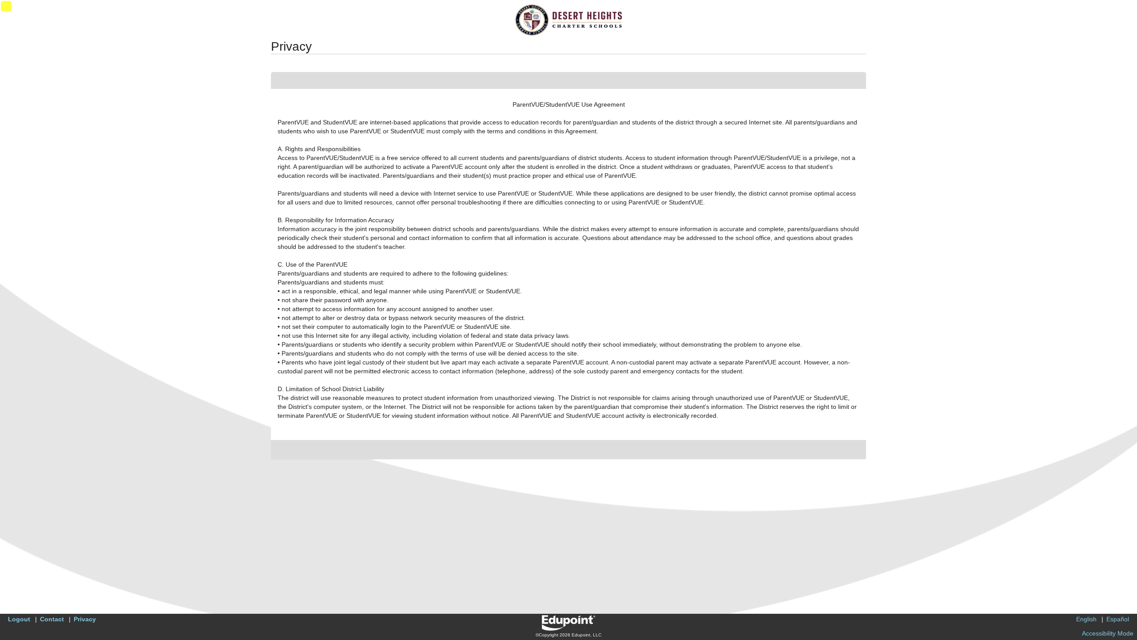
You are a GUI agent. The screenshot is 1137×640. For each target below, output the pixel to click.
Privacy (85, 619)
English (1086, 619)
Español (1117, 619)
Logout (19, 619)
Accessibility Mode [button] (1107, 633)
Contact (52, 619)
